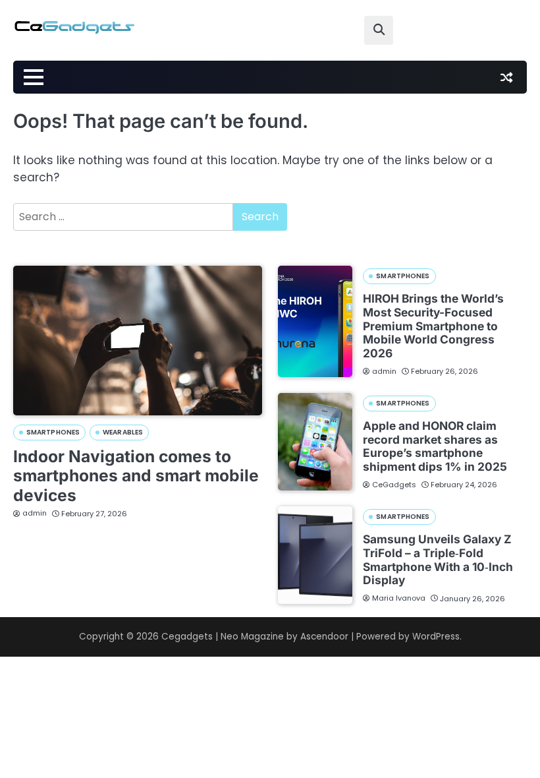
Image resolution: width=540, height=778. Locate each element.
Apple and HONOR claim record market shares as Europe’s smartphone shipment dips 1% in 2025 (435, 446)
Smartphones (53, 432)
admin (34, 513)
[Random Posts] (506, 77)
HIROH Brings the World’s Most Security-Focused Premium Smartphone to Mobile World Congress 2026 (433, 325)
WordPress (436, 636)
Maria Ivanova (398, 598)
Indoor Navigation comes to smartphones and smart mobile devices (136, 475)
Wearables (123, 432)
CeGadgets (394, 484)
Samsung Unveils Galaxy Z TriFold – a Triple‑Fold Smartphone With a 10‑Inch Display (438, 559)
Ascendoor (324, 636)
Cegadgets (187, 636)
